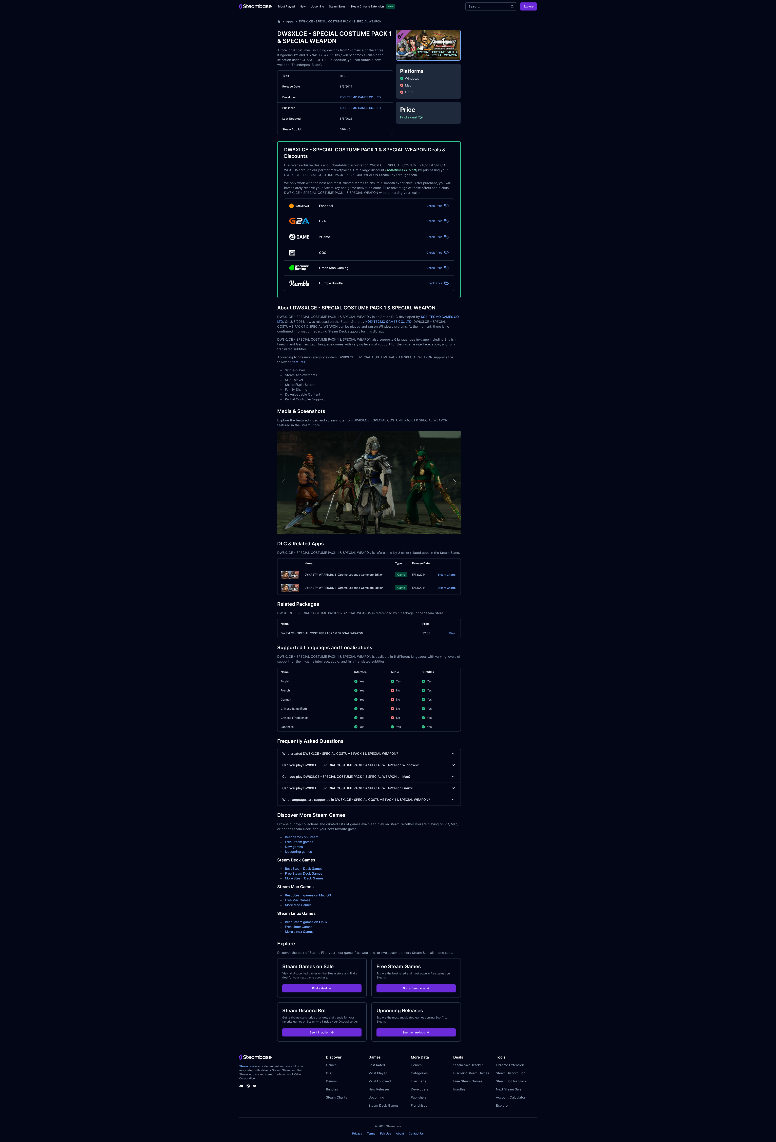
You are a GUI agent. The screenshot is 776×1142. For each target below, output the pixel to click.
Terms (371, 1133)
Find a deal (319, 988)
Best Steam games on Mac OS (308, 895)
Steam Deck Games (383, 1105)
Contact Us (416, 1133)
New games (294, 847)
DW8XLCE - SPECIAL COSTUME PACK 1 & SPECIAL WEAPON (340, 21)
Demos (331, 1081)
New (303, 6)
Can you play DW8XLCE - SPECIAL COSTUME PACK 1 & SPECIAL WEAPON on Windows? (350, 765)
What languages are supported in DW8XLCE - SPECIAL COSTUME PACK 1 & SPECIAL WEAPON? (356, 800)
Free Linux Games (298, 927)
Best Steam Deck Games (304, 869)
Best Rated (376, 1065)
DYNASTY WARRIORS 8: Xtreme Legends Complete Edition (344, 574)
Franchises (419, 1105)
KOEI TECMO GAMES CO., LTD (388, 322)
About (400, 1133)
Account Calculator (510, 1097)
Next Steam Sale (508, 1089)
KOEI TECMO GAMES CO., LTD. (360, 97)
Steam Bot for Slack (511, 1081)
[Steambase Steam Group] (248, 1086)
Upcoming (317, 6)
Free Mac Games (297, 900)
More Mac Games (298, 905)
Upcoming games (298, 852)
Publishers (418, 1097)
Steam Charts (447, 574)
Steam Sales (337, 6)
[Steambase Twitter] (254, 1086)
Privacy (357, 1133)
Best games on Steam (301, 837)
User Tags (418, 1081)
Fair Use (385, 1133)
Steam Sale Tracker (468, 1065)
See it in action (319, 1032)
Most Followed (379, 1081)
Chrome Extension (510, 1065)
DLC (329, 1073)
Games (331, 1065)
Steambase (246, 1066)
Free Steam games (299, 842)
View (452, 633)
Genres (416, 1065)
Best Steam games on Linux (306, 922)
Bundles (332, 1089)
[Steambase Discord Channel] (241, 1086)
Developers (419, 1089)
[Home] (278, 21)
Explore (529, 6)
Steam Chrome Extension (367, 6)
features (298, 362)
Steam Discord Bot (510, 1073)
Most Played (286, 6)
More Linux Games (299, 932)
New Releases (379, 1089)
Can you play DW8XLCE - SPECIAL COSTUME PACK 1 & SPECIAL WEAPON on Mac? (346, 777)
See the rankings (414, 1032)
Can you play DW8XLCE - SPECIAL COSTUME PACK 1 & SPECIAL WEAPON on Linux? (347, 788)
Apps (289, 21)
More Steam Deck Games (304, 878)
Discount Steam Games (471, 1073)
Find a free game (414, 988)
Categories (419, 1073)
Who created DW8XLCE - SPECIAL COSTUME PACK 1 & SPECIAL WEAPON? (340, 753)
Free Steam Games (467, 1081)
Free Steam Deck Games (303, 873)
